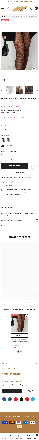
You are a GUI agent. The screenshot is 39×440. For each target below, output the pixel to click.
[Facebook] (4, 399)
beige (21, 351)
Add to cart (14, 166)
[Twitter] (33, 399)
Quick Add (19, 335)
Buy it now (19, 173)
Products (10, 16)
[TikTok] (21, 399)
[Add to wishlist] (32, 166)
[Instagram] (10, 399)
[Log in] (30, 8)
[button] (32, 80)
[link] (19, 295)
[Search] (8, 8)
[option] (19, 51)
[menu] (2, 8)
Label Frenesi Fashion (14, 110)
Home (3, 16)
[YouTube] (27, 399)
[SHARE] (36, 166)
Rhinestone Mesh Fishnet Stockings (19, 342)
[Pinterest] (16, 399)
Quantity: (4, 155)
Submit (30, 391)
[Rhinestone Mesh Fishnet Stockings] (19, 323)
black (18, 351)
